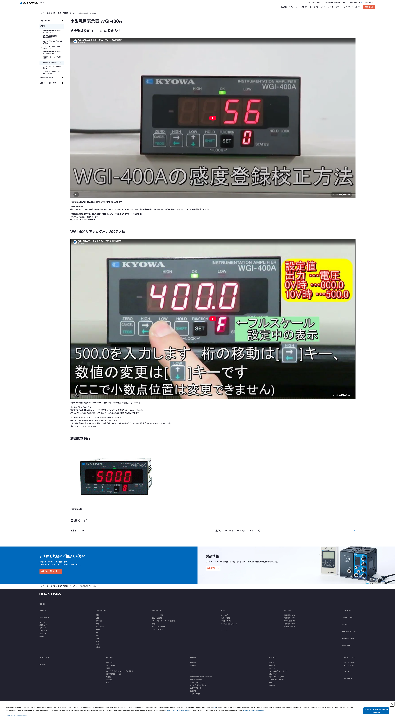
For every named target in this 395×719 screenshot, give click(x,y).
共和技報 (108, 677)
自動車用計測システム (290, 621)
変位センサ (43, 634)
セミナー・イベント (350, 658)
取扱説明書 (272, 665)
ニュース (346, 672)
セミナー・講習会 (349, 662)
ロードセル (43, 622)
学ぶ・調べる (51, 13)
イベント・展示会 (349, 665)
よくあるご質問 (195, 694)
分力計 (42, 636)
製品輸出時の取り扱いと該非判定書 (201, 676)
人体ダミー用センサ (158, 629)
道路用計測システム (289, 615)
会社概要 (193, 665)
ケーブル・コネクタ (347, 617)
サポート (193, 672)
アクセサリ (345, 624)
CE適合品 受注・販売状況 (276, 680)
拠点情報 (193, 662)
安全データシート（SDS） (198, 682)
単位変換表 (109, 680)
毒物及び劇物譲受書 (196, 679)
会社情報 (193, 658)
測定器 (108, 668)
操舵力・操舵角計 (157, 618)
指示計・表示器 (225, 618)
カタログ (271, 662)
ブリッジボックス (347, 610)
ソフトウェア (225, 630)
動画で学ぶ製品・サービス (66, 13)
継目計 (98, 641)
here (214, 707)
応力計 (98, 638)
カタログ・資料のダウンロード (199, 685)
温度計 (98, 629)
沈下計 (98, 635)
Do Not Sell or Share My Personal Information (177, 710)
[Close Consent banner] (392, 704)
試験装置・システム (289, 627)
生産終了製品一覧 (195, 688)
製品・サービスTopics (349, 631)
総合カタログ (273, 674)
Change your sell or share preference (253, 710)
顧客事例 (42, 665)
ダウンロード (272, 658)
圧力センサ (43, 628)
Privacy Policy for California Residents (16, 715)
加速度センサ (44, 625)
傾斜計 (98, 624)
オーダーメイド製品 (348, 638)
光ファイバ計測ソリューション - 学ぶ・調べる (119, 671)
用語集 (108, 683)
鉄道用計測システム (289, 618)
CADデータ (272, 668)
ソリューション (44, 658)
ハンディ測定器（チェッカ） (229, 624)
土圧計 (98, 618)
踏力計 (154, 624)
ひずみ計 (98, 647)
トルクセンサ (43, 631)
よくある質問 (348, 679)
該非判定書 (272, 685)
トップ (42, 13)
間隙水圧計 (99, 621)
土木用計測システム (289, 624)
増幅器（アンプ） (226, 621)
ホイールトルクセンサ (158, 627)
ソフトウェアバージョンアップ (278, 671)
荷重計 (98, 615)
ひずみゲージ (43, 610)
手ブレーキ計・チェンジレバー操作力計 (164, 621)
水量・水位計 (100, 627)
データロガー (225, 615)
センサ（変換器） (111, 665)
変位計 (98, 644)
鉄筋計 (98, 632)
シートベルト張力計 (158, 615)
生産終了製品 (346, 645)
